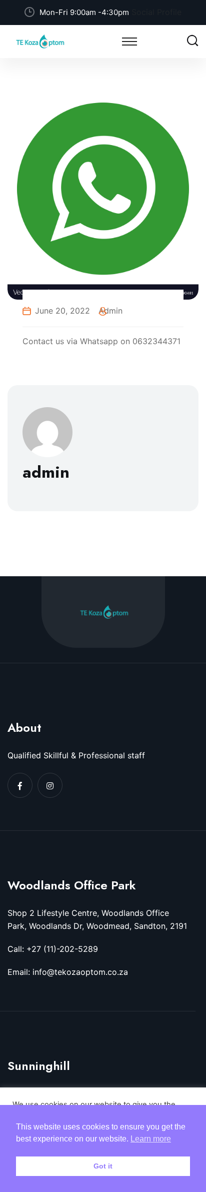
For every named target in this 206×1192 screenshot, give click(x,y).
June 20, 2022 (62, 311)
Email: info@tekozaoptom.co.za (68, 972)
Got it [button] (103, 1166)
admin (110, 311)
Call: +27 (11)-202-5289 (53, 949)
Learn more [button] (150, 1138)
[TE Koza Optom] (40, 41)
